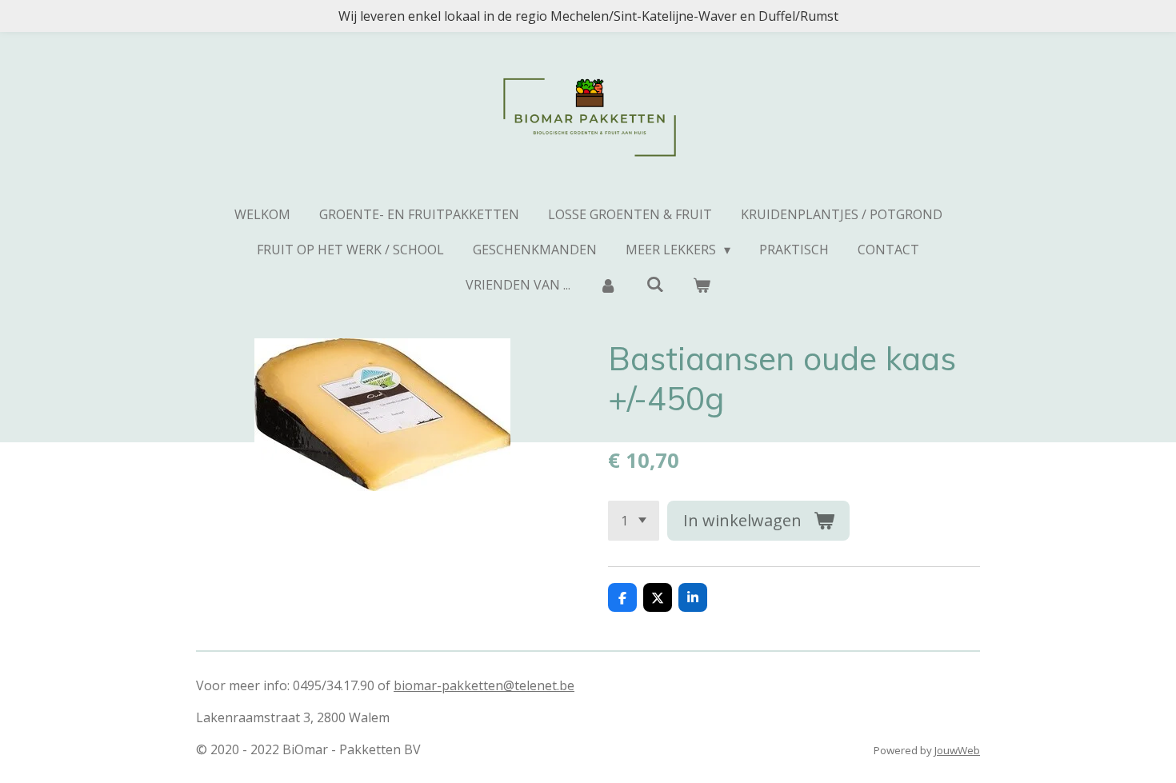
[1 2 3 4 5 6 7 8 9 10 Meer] (633, 521)
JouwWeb (957, 750)
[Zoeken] (654, 284)
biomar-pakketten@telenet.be (484, 685)
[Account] (608, 284)
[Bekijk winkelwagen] (701, 284)
